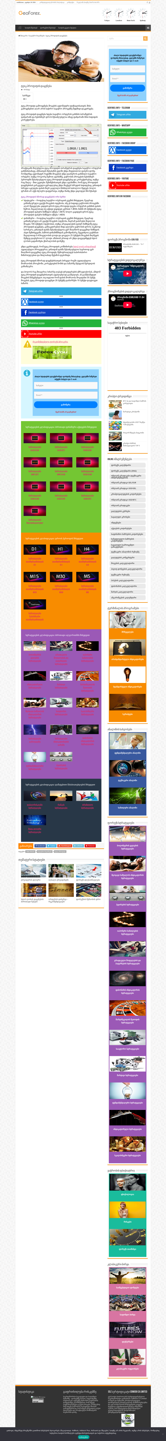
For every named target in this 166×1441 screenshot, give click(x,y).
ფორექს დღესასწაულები (88, 880)
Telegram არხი (35, 291)
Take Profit (30, 851)
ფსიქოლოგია (127, 1194)
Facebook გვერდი (37, 312)
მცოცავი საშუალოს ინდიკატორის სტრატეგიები (35, 714)
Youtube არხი (35, 334)
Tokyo (107, 20)
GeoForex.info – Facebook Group (121, 143)
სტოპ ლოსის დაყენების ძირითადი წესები (32, 900)
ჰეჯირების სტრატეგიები (127, 904)
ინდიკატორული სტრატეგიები (127, 1129)
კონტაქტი (70, 2)
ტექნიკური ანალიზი (127, 780)
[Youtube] (149, 2)
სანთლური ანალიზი (127, 808)
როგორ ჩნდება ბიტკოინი (133, 433)
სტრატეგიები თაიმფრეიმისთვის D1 (35, 561)
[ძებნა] (145, 38)
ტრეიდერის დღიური (30, 880)
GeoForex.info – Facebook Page (121, 161)
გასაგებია (83, 1437)
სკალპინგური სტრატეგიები (128, 1155)
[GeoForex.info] (29, 12)
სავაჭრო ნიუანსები (37, 36)
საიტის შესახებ (31, 28)
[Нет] (162, 1434)
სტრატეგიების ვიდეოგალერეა (126, 260)
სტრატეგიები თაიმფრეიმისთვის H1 (61, 561)
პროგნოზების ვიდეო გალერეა (126, 291)
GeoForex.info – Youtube (118, 178)
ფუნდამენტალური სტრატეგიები (127, 1103)
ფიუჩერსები (127, 1342)
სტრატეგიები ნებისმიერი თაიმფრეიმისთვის (35, 616)
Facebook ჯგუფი (36, 302)
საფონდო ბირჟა (127, 1315)
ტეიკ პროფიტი (60, 851)
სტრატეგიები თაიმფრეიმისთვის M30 (61, 589)
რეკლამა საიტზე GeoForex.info (88, 2)
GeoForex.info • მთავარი (20, 27)
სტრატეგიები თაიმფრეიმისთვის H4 (87, 561)
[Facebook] (147, 2)
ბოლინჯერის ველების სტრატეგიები (35, 657)
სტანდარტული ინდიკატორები (127, 687)
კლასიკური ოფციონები (127, 1369)
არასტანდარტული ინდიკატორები (127, 659)
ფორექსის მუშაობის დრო (88, 899)
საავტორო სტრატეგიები (127, 1049)
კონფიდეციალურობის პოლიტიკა (52, 2)
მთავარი (23, 36)
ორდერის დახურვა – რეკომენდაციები (58, 900)
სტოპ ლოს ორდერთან (84, 246)
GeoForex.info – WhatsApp (119, 125)
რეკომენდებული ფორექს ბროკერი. (50, 342)
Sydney (143, 20)
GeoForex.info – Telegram (119, 108)
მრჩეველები (128, 632)
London (119, 20)
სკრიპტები (128, 714)
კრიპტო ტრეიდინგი (120, 396)
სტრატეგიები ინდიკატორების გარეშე (61, 741)
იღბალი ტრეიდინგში (59, 880)
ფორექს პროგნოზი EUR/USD (123, 239)
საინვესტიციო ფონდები (127, 1287)
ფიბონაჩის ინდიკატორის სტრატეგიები (87, 741)
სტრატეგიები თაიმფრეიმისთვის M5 (87, 589)
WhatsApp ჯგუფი (36, 323)
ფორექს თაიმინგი (127, 1249)
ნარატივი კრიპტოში (131, 412)
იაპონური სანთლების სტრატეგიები (87, 657)
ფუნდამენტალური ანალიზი (128, 753)
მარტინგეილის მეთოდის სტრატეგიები (87, 687)
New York (131, 20)
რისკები (128, 1222)
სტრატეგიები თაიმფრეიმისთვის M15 (35, 589)
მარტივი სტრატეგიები (127, 1075)
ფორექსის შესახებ (48, 28)
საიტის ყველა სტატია (67, 28)
